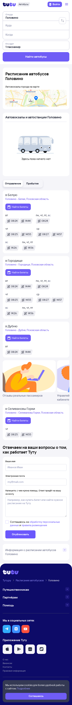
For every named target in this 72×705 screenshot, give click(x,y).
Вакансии (7, 663)
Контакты (7, 666)
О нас (5, 659)
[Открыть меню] (67, 4)
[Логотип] (9, 4)
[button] (13, 183)
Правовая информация (14, 670)
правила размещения (34, 525)
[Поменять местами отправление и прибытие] (62, 20)
